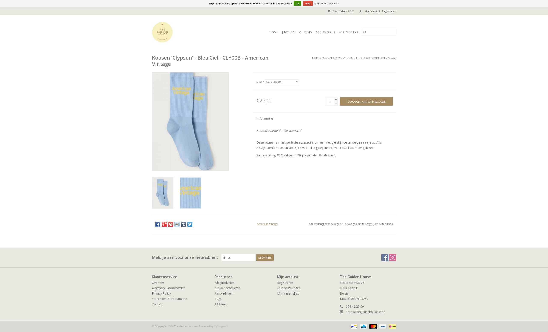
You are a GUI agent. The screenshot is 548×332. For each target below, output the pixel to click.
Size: (260, 82)
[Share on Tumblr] (183, 224)
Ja (297, 3)
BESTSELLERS (348, 32)
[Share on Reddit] (177, 224)
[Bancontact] (353, 326)
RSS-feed (221, 304)
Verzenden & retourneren (169, 299)
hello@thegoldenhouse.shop (365, 312)
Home (273, 32)
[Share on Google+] (164, 224)
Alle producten (225, 283)
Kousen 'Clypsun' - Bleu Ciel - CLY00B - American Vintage (359, 58)
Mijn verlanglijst (288, 293)
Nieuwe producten (227, 288)
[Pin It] (170, 224)
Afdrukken (386, 224)
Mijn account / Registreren (380, 11)
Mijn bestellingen (289, 288)
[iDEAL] (391, 326)
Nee (307, 3)
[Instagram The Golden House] (392, 257)
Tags (218, 299)
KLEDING (305, 32)
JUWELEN (288, 32)
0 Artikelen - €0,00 (343, 11)
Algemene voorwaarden (168, 288)
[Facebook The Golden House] (384, 257)
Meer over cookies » (326, 3)
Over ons (158, 283)
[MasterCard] (373, 326)
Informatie (264, 118)
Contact (157, 304)
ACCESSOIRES (325, 32)
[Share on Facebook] (157, 224)
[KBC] (363, 326)
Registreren (285, 283)
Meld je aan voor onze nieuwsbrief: (185, 257)
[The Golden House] (169, 32)
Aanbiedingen (224, 293)
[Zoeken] (365, 32)
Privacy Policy (161, 293)
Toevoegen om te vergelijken (361, 224)
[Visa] (382, 326)
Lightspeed (221, 326)
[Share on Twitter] (189, 224)
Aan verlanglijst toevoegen (325, 224)
